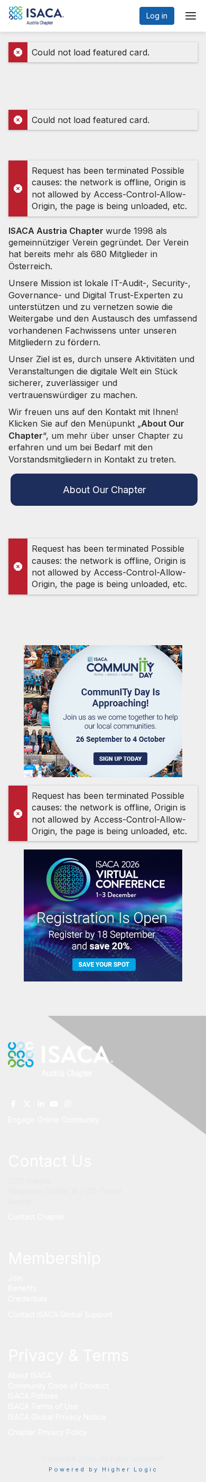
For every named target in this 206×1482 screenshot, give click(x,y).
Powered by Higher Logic (103, 1469)
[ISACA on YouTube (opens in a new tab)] (54, 1104)
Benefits (22, 1287)
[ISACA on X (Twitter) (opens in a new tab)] (27, 1104)
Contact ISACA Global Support (61, 1314)
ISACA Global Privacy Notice (57, 1416)
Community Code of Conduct (58, 1385)
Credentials (28, 1298)
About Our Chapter (104, 489)
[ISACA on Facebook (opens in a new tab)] (14, 1104)
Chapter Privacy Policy (47, 1432)
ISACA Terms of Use (43, 1406)
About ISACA (30, 1375)
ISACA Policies (33, 1395)
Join (15, 1277)
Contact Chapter (36, 1216)
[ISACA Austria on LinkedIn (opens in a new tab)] (40, 1104)
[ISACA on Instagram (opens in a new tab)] (67, 1104)
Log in (156, 15)
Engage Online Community (53, 1119)
